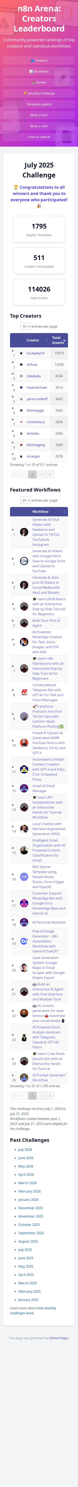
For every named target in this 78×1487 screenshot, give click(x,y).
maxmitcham (37, 387)
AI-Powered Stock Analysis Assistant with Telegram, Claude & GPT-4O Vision (46, 1037)
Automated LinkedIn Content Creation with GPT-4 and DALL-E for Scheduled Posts (49, 769)
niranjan (33, 456)
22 (14, 1015)
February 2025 (29, 1291)
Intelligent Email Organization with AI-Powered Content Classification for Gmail (49, 850)
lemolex (33, 433)
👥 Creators (39, 60)
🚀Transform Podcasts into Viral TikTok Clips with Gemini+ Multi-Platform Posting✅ (47, 716)
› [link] (41, 474)
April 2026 (26, 1174)
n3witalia (34, 376)
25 (14, 1080)
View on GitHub (39, 137)
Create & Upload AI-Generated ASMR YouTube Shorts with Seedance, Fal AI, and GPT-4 (48, 743)
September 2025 (31, 1233)
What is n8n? (39, 126)
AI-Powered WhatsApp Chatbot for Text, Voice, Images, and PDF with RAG (47, 642)
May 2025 (25, 1266)
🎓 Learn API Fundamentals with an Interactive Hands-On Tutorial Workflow (47, 807)
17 (14, 905)
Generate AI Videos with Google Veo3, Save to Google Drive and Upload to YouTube (48, 561)
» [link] (50, 474)
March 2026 (27, 1183)
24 (14, 1063)
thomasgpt (35, 410)
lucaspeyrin (36, 353)
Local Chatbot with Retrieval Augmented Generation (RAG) (49, 828)
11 (14, 772)
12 (14, 791)
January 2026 (28, 1199)
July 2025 (25, 1249)
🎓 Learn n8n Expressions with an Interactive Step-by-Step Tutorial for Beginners (48, 668)
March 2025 (27, 1283)
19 (14, 943)
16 (14, 879)
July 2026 (25, 1149)
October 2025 (29, 1224)
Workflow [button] (40, 511)
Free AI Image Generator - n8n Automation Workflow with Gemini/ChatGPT (45, 941)
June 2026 (25, 1158)
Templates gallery (39, 104)
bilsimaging (36, 445)
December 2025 (30, 1208)
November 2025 (30, 1216)
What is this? (39, 115)
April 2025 (26, 1274)
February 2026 (29, 1191)
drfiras (32, 364)
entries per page (44, 326)
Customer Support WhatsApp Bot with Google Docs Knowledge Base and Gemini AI (48, 903)
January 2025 (28, 1299)
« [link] (15, 474)
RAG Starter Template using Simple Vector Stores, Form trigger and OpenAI (48, 876)
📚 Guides (39, 82)
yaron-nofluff (37, 399)
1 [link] (32, 474)
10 (14, 459)
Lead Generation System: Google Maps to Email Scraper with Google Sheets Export (48, 967)
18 (14, 924)
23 (14, 1039)
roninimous (36, 422)
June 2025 (25, 1258)
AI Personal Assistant (49, 922)
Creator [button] (33, 340)
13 (14, 810)
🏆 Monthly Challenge (39, 93)
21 (14, 994)
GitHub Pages (58, 1338)
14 (14, 831)
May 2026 (25, 1166)
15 (14, 852)
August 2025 (28, 1241)
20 (14, 970)
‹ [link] (23, 474)
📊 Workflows (39, 71)
